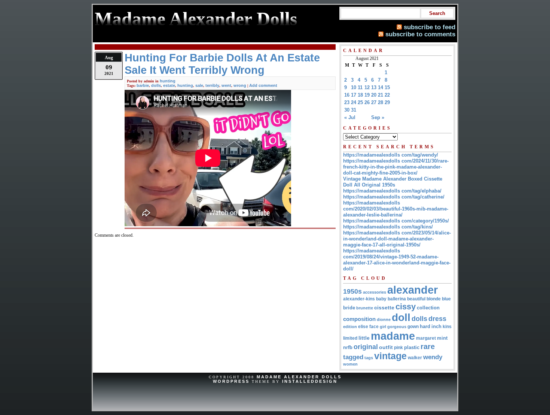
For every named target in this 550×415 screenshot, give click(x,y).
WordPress (231, 381)
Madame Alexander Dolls (299, 377)
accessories (374, 292)
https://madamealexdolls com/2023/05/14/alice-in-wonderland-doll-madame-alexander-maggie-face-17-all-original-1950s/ (397, 239)
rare (428, 346)
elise (363, 326)
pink (398, 347)
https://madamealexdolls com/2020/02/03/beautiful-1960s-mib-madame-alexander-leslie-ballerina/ (395, 209)
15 (387, 87)
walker (415, 357)
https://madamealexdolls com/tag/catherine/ (393, 197)
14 (380, 87)
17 (353, 95)
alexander (412, 290)
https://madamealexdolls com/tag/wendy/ (390, 155)
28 (380, 102)
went (226, 85)
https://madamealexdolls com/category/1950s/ (396, 221)
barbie (143, 85)
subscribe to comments (420, 34)
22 (387, 95)
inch (436, 326)
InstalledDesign (309, 381)
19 (367, 95)
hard (425, 326)
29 (387, 102)
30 (346, 110)
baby (381, 299)
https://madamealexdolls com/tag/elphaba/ (392, 191)
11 (360, 87)
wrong (239, 85)
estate (169, 85)
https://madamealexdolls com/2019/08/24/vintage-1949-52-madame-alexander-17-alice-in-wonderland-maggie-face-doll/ (396, 260)
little (364, 338)
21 (380, 95)
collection (428, 308)
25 (360, 102)
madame (393, 336)
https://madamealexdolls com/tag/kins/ (388, 227)
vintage (390, 356)
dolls (156, 85)
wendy (432, 357)
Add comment (263, 85)
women (350, 364)
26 (367, 102)
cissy (405, 306)
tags (368, 357)
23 (346, 102)
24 (353, 102)
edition (350, 326)
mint (442, 338)
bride (349, 308)
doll (401, 317)
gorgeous (396, 326)
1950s (352, 291)
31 (353, 110)
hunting (167, 81)
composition (359, 319)
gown (413, 326)
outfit (386, 347)
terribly (212, 85)
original (366, 347)
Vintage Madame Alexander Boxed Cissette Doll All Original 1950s (392, 182)
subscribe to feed (429, 27)
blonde (434, 299)
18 (360, 95)
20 (373, 95)
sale (199, 85)
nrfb (347, 347)
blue (446, 299)
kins (447, 326)
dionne (384, 319)
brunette (364, 308)
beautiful (416, 299)
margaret (426, 338)
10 (353, 87)
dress (437, 318)
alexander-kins (359, 299)
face (374, 326)
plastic (411, 347)
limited (350, 338)
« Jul (349, 117)
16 (346, 95)
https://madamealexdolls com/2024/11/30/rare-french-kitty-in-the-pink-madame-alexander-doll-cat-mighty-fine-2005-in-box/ (396, 167)
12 (367, 87)
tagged (353, 357)
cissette (384, 308)
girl (383, 326)
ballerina (397, 299)
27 (373, 102)
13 (373, 87)
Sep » (377, 117)
